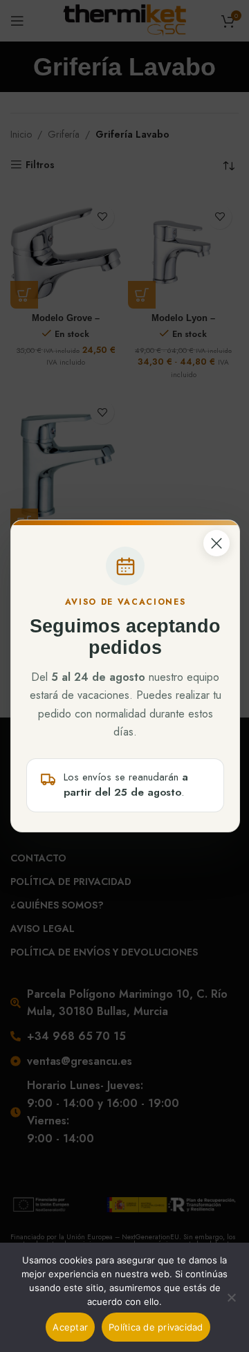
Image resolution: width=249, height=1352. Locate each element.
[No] (232, 1304)
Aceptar (70, 1327)
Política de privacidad (156, 1327)
